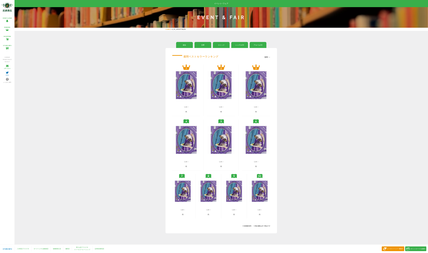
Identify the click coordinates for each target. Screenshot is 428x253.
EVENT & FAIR (7, 18)
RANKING (7, 27)
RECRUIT (7, 61)
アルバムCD (258, 45)
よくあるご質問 (7, 82)
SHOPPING (7, 36)
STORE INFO (7, 45)
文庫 (203, 45)
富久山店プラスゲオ (82, 247)
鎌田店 (68, 249)
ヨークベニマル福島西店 (41, 249)
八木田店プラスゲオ (23, 249)
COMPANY (7, 57)
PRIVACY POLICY (7, 59)
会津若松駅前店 (99, 249)
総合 (184, 45)
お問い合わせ (7, 68)
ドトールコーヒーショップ (82, 249)
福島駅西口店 (57, 249)
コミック (221, 45)
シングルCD (239, 45)
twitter (7, 75)
